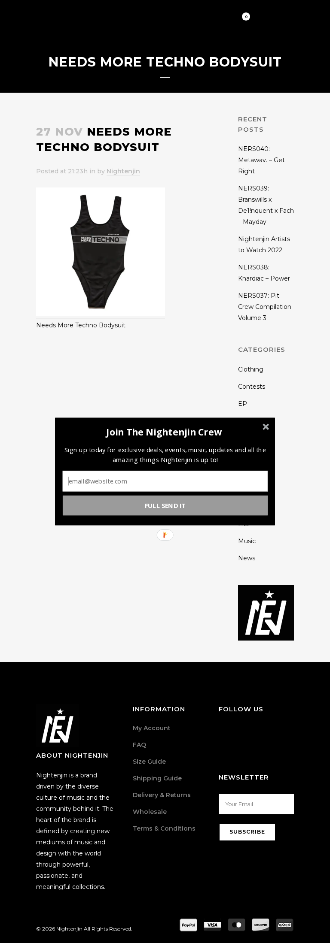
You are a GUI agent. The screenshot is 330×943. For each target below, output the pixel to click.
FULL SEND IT (165, 505)
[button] (164, 432)
